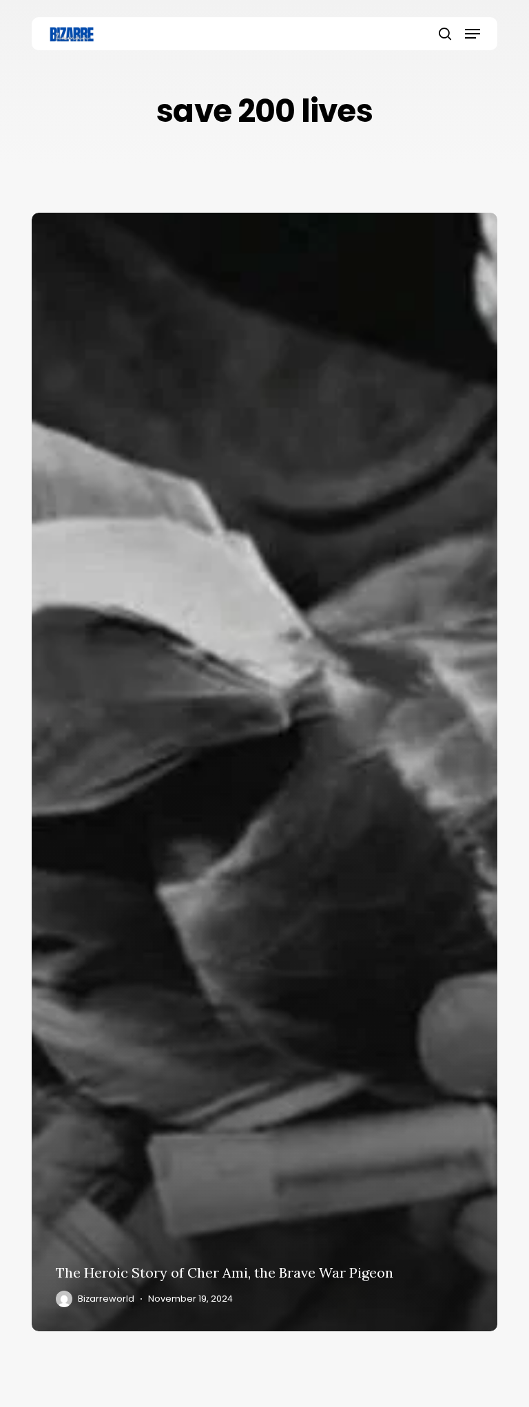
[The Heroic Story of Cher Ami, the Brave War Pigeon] (264, 772)
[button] (472, 34)
